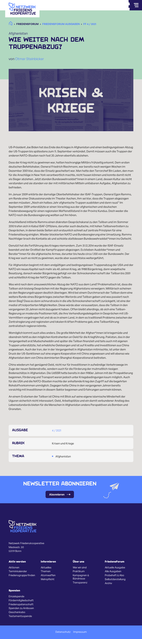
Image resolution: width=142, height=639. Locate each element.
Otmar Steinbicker (29, 59)
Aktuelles (46, 567)
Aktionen (14, 567)
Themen (46, 571)
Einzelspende (16, 596)
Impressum (80, 631)
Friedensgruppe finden (22, 575)
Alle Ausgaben (113, 571)
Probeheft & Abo (114, 575)
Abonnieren (56, 494)
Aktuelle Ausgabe (115, 567)
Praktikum (79, 571)
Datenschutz (62, 631)
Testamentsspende (20, 616)
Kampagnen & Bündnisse (81, 577)
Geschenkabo (17, 612)
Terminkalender (18, 571)
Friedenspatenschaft (21, 604)
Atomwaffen (48, 575)
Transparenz (80, 582)
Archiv (108, 583)
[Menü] (136, 5)
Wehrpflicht (47, 579)
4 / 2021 (56, 430)
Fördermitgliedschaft (21, 600)
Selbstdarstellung (115, 579)
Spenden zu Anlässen (21, 608)
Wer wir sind (80, 567)
